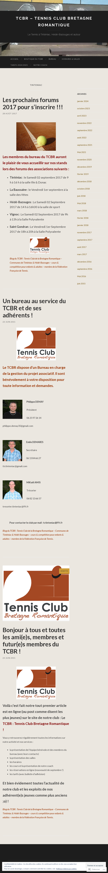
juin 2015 (81, 283)
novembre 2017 (84, 232)
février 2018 (82, 218)
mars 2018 (82, 210)
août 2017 (81, 247)
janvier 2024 (82, 101)
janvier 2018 (82, 225)
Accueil (14, 59)
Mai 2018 (81, 203)
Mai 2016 (81, 276)
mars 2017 (82, 254)
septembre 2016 (84, 269)
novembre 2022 (84, 123)
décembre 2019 (84, 166)
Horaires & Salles (71, 59)
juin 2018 (81, 196)
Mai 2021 (81, 152)
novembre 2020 (84, 159)
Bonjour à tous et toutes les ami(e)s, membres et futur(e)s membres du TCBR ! (34, 640)
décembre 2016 (84, 261)
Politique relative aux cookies (66, 869)
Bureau (52, 59)
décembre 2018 (84, 181)
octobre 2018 (83, 188)
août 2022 (81, 137)
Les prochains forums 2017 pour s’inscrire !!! (33, 103)
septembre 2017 (84, 239)
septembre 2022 (84, 130)
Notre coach (40, 65)
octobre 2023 (83, 108)
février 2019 (82, 174)
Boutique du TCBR (33, 59)
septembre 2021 (84, 145)
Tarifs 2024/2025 (19, 65)
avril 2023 (81, 115)
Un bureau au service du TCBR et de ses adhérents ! (34, 308)
